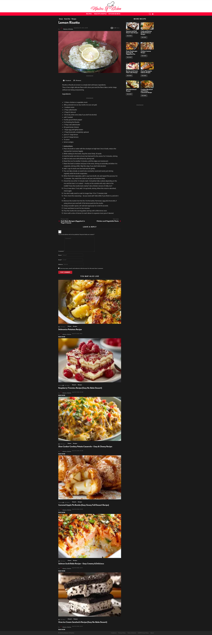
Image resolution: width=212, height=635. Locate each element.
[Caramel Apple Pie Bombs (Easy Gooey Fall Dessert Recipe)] (89, 477)
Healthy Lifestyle (100, 14)
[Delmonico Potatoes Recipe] (89, 302)
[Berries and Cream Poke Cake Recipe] (132, 65)
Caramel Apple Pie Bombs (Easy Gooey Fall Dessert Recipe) (83, 505)
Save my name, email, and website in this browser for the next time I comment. (81, 268)
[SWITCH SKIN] (153, 14)
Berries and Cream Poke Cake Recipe (132, 71)
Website (60, 264)
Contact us (113, 633)
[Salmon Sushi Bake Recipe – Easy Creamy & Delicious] (89, 536)
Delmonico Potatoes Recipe (70, 329)
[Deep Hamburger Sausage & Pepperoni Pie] (132, 45)
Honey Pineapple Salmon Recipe (146, 71)
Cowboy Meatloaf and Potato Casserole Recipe (147, 91)
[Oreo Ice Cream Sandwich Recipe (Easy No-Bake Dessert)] (89, 594)
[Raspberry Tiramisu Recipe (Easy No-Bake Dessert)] (89, 360)
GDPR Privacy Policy (143, 633)
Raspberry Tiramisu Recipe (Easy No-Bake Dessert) (80, 388)
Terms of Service (131, 633)
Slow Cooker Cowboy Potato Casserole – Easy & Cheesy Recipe (85, 447)
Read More (61, 336)
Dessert (74, 384)
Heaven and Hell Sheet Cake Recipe (132, 32)
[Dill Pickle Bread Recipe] (132, 84)
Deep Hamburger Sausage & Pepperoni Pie (131, 53)
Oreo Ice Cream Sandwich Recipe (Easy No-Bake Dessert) (82, 622)
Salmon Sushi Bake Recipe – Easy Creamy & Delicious (81, 564)
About (152, 633)
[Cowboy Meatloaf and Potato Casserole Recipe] (147, 84)
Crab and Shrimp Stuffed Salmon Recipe (146, 33)
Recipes (89, 14)
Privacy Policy (122, 633)
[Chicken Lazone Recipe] (147, 45)
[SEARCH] (150, 14)
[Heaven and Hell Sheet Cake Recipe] (132, 26)
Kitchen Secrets (114, 14)
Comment (61, 251)
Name (60, 255)
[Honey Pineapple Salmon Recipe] (147, 65)
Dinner (69, 326)
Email (60, 259)
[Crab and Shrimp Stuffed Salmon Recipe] (147, 26)
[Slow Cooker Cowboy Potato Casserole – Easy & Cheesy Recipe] (89, 419)
